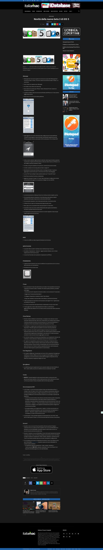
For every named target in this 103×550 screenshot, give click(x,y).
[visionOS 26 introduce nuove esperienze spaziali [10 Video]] (54, 506)
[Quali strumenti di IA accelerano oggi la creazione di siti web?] (65, 97)
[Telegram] (34, 1)
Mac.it (70, 11)
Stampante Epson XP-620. (68, 42)
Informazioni (60, 0)
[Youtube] (38, 1)
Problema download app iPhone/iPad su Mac (71, 48)
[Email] (62, 24)
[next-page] (25, 515)
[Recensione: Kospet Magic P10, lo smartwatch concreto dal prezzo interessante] (41, 506)
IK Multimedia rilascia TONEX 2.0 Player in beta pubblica (74, 109)
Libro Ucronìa (46, 11)
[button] (79, 11)
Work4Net (68, 0)
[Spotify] (32, 1)
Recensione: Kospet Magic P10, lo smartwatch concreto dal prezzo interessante (41, 511)
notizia (27, 66)
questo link (39, 535)
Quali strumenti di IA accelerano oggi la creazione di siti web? (73, 96)
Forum (33, 11)
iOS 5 (32, 477)
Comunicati (50, 509)
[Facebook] (25, 1)
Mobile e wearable (51, 16)
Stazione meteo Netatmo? (68, 50)
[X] (36, 1)
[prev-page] (23, 515)
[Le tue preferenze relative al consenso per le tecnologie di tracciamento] (102, 412)
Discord (60, 11)
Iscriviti (65, 0)
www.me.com (35, 442)
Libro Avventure (54, 11)
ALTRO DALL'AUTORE (45, 499)
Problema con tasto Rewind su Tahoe (71, 44)
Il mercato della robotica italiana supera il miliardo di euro (74, 102)
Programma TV (73, 0)
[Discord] (23, 1)
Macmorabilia (78, 0)
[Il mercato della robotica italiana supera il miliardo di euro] (65, 103)
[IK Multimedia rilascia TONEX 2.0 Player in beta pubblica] (65, 109)
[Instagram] (27, 1)
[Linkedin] (29, 1)
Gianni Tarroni (49, 21)
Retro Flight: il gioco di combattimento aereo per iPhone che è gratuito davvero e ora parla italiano (28, 511)
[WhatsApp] (55, 24)
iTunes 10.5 (35, 477)
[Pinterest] (31, 1)
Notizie (65, 11)
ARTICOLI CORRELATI (37, 499)
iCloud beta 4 (28, 477)
